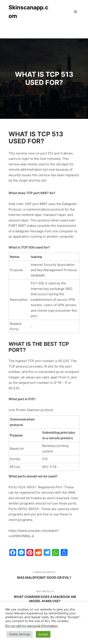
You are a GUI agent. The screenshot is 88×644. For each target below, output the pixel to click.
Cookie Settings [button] (19, 634)
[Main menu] (75, 12)
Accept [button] (43, 634)
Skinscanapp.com (28, 11)
